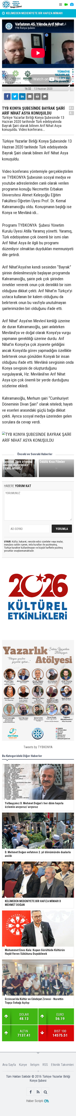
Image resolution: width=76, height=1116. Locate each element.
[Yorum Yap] (45, 96)
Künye (23, 1065)
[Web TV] (66, 4)
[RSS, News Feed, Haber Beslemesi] (38, 1092)
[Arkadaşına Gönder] (30, 96)
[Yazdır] (37, 96)
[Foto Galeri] (72, 4)
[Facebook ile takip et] (30, 1092)
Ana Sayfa (9, 1065)
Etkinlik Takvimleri (62, 1065)
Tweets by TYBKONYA (38, 747)
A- (71, 113)
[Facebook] (7, 96)
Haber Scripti (34, 1101)
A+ (71, 108)
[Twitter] (15, 96)
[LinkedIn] (22, 96)
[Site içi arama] (45, 1092)
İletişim (34, 1065)
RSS (45, 1065)
